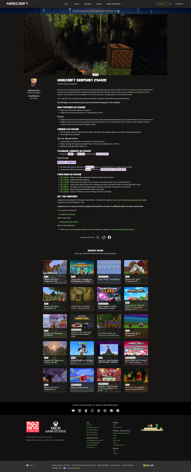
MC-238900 (64, 192)
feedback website (80, 229)
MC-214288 (64, 182)
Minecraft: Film (91, 447)
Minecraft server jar (67, 214)
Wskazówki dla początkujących (121, 433)
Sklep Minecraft (117, 427)
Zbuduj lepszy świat (92, 445)
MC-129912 (64, 177)
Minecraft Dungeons (92, 430)
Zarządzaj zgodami (59, 440)
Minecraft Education (92, 434)
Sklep (114, 425)
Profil (114, 451)
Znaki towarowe (115, 465)
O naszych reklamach (127, 465)
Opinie (114, 438)
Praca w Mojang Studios (93, 443)
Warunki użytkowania (103, 465)
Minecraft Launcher (130, 200)
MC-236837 (64, 187)
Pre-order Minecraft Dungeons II (101, 11)
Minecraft (89, 425)
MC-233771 (64, 184)
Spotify (139, 92)
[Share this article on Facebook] (109, 237)
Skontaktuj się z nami (119, 445)
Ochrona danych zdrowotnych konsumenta (83, 465)
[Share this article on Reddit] (103, 237)
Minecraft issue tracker (69, 222)
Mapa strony (116, 440)
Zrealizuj (115, 453)
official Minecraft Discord (124, 229)
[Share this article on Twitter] (97, 237)
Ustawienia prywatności (73, 468)
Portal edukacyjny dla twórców (95, 440)
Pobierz (115, 443)
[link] (73, 411)
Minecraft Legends (92, 432)
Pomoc (115, 435)
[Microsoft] (148, 465)
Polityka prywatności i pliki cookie (61, 465)
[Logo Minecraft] (17, 4)
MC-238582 (64, 189)
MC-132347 (64, 180)
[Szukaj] (171, 4)
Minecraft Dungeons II (93, 427)
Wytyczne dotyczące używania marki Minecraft (39, 440)
